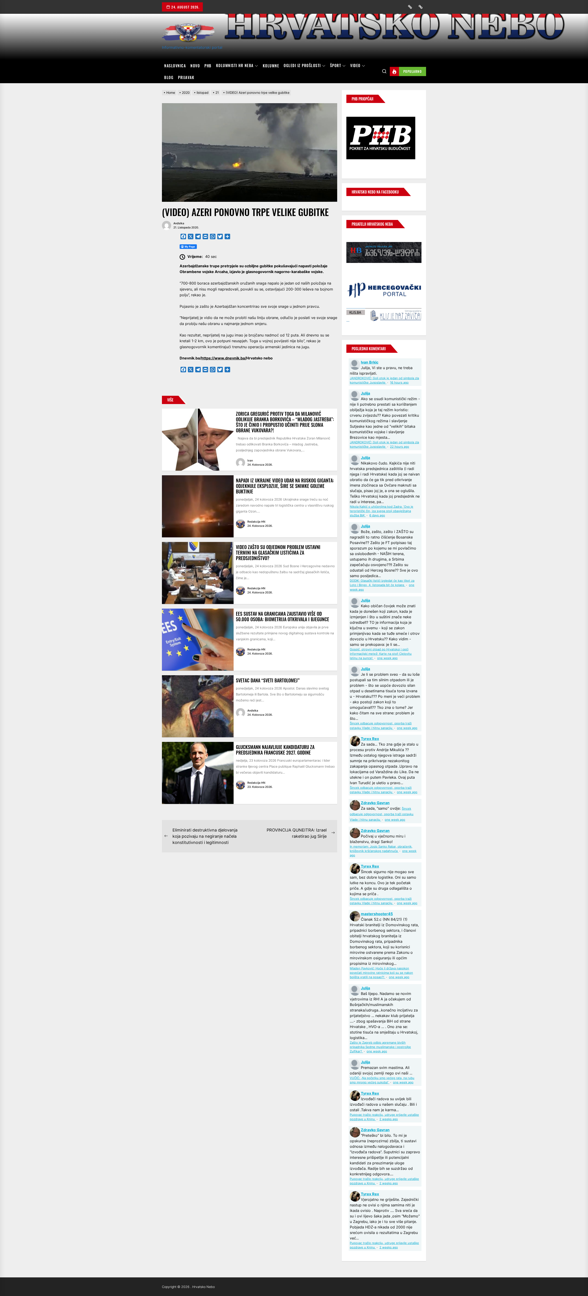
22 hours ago (399, 446)
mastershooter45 (377, 913)
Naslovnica (175, 65)
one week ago (387, 658)
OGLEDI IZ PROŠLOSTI (302, 65)
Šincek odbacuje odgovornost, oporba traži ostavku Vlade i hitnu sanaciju (381, 814)
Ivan (250, 460)
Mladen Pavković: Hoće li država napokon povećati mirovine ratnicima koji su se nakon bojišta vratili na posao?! (381, 973)
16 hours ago (399, 382)
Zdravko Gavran (375, 802)
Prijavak (186, 77)
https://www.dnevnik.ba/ (223, 358)
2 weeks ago (388, 1119)
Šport (335, 65)
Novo (195, 65)
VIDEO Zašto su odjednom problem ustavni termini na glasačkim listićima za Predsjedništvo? (278, 552)
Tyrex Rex (370, 738)
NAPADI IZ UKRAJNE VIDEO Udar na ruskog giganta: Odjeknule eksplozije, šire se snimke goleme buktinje (285, 486)
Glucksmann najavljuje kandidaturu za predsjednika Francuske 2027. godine (275, 749)
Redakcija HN (256, 521)
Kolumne (271, 65)
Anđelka (178, 223)
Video (355, 65)
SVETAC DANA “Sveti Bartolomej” (268, 680)
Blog (168, 77)
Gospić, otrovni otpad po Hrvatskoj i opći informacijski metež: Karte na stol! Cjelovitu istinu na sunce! (381, 654)
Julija (365, 393)
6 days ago (377, 515)
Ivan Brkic (369, 362)
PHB (208, 65)
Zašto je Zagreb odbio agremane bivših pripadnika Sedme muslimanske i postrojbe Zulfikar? (380, 1047)
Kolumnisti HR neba (235, 65)
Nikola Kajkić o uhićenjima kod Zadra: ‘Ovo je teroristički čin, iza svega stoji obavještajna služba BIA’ (381, 511)
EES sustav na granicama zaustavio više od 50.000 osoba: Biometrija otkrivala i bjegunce (282, 616)
